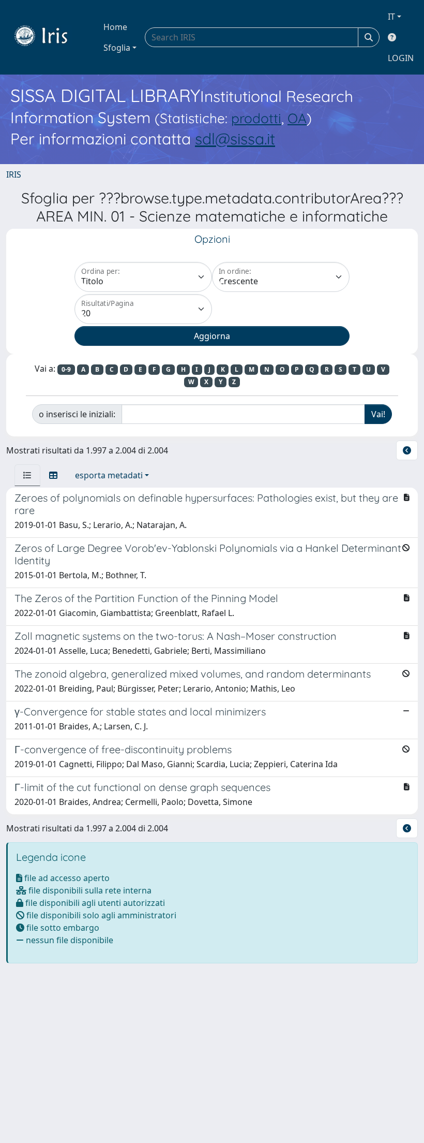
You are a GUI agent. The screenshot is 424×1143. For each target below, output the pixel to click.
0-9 (66, 369)
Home (115, 27)
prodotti (256, 118)
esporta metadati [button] (109, 475)
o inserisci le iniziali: (77, 414)
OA (297, 118)
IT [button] (391, 16)
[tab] (27, 475)
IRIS (13, 174)
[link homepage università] (48, 37)
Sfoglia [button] (116, 47)
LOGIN (401, 58)
